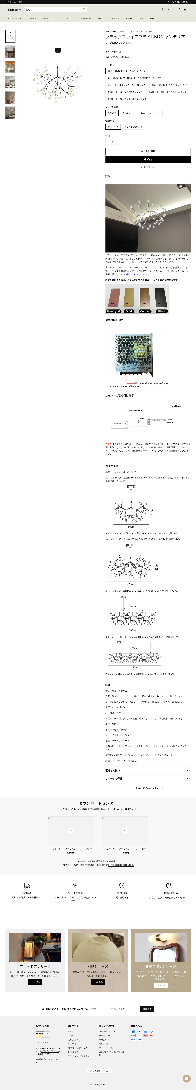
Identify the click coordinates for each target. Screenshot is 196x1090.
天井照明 (32, 18)
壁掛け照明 (86, 18)
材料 (152, 18)
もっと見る (35, 982)
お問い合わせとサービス (77, 1048)
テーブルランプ (49, 18)
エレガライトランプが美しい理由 (111, 1053)
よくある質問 (113, 18)
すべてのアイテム (13, 18)
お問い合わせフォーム (50, 1051)
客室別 (129, 18)
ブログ (141, 18)
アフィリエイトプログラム (78, 1056)
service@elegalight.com (121, 864)
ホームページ (111, 31)
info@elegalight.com (51, 1048)
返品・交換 (103, 1043)
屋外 (99, 18)
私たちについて (74, 1031)
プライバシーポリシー (108, 1048)
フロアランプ (69, 18)
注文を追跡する (74, 1039)
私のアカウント (74, 1043)
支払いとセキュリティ (108, 1031)
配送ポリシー (104, 1035)
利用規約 (102, 1039)
